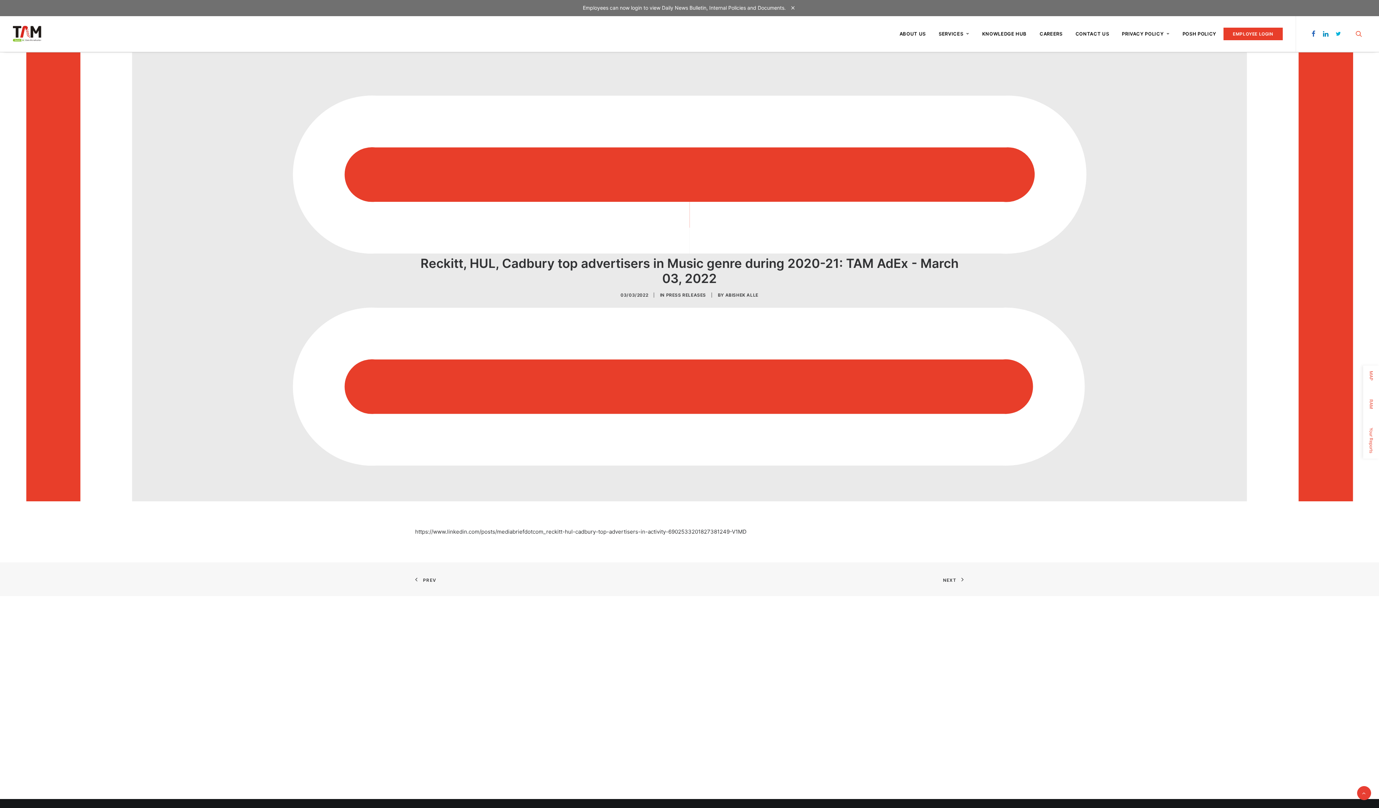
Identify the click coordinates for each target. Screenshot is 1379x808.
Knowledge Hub (1004, 34)
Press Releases (686, 295)
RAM (1371, 404)
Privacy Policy (1143, 34)
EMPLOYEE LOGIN (1253, 34)
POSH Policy (1199, 34)
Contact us (1092, 34)
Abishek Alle (741, 295)
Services (951, 34)
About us (913, 34)
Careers (1051, 34)
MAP (1371, 376)
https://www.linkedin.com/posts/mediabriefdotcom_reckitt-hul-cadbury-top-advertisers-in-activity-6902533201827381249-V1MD (581, 531)
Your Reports (1371, 440)
